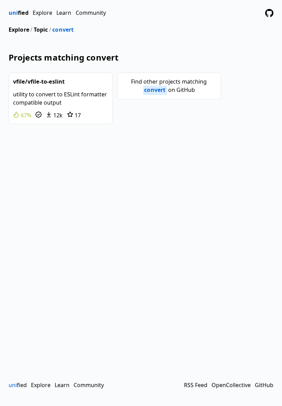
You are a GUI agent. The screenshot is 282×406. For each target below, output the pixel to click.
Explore (42, 13)
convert (63, 29)
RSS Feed (195, 385)
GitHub (264, 385)
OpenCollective (231, 385)
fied (19, 13)
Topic (41, 29)
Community (91, 13)
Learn (63, 13)
